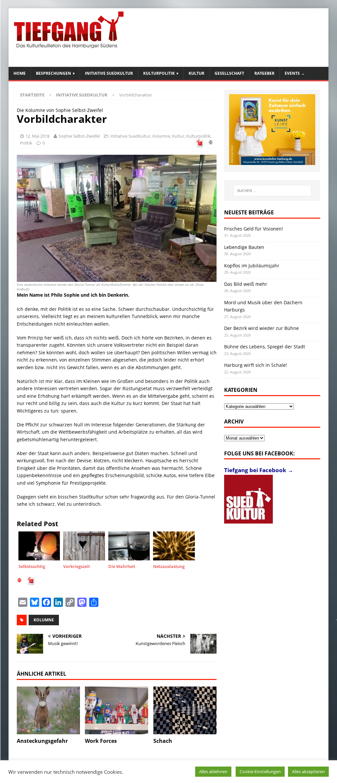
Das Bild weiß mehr (245, 284)
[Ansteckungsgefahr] (48, 710)
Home (19, 73)
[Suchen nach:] (272, 190)
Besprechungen (53, 73)
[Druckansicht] (210, 143)
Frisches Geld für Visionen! (253, 229)
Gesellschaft (229, 73)
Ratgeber (264, 73)
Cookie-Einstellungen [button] (260, 771)
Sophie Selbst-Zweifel (79, 136)
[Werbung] (272, 129)
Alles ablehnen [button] (213, 771)
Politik (26, 143)
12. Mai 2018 (37, 136)
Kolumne (161, 136)
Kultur (196, 73)
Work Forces (101, 740)
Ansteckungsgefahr (42, 740)
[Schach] (185, 710)
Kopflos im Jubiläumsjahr (251, 265)
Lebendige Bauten (244, 247)
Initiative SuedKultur (109, 73)
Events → (295, 73)
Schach (162, 740)
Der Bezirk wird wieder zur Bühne (261, 328)
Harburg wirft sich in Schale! (255, 365)
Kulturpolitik (159, 73)
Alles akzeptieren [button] (308, 771)
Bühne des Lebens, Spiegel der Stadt (264, 346)
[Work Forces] (116, 710)
